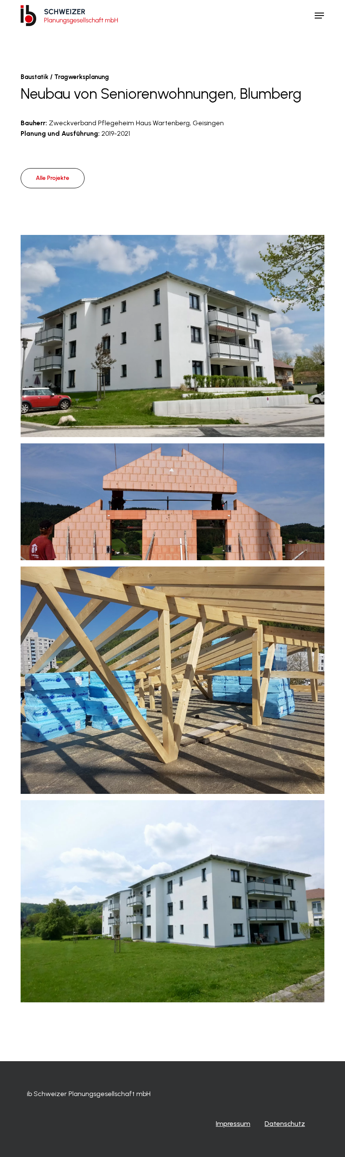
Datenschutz (285, 1124)
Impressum (233, 1124)
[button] (319, 15)
